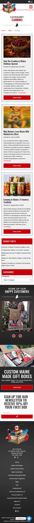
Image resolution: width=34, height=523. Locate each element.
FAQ (17, 485)
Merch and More (17, 472)
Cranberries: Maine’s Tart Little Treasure (15, 250)
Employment (17, 488)
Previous (13, 335)
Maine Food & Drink (17, 469)
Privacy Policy (16, 495)
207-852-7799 (17, 455)
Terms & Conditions (16, 492)
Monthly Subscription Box (17, 475)
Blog (17, 482)
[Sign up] (17, 416)
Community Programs (17, 478)
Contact (17, 505)
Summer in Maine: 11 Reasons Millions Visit (15, 247)
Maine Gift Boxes (17, 465)
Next (20, 335)
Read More (17, 98)
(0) (31, 2)
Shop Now (17, 387)
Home (17, 462)
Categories (5, 276)
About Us (17, 501)
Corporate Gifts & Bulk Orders (17, 498)
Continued (22, 93)
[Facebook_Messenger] (29, 518)
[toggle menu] (31, 6)
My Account (17, 508)
